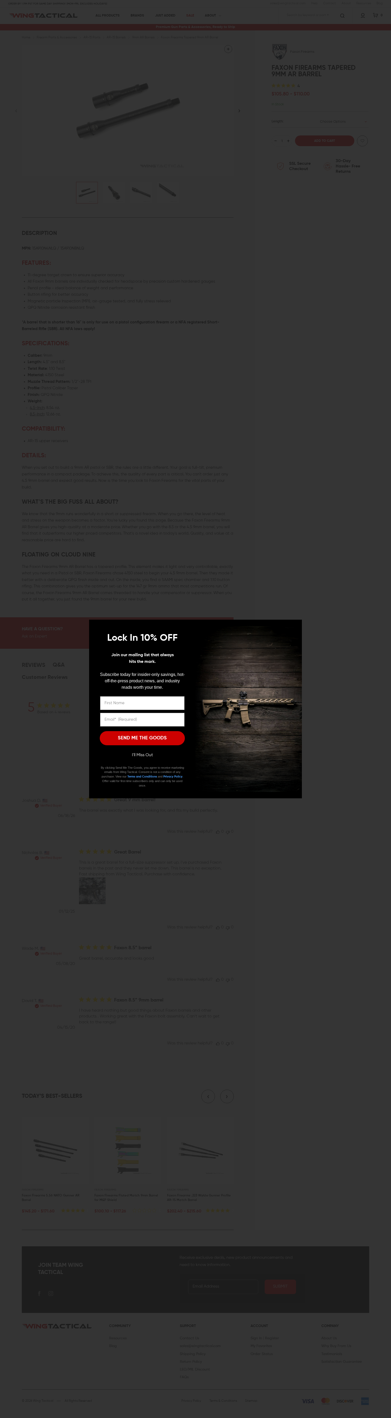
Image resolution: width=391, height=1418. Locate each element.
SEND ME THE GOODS (142, 738)
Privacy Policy (172, 776)
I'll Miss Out (142, 755)
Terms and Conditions (142, 776)
